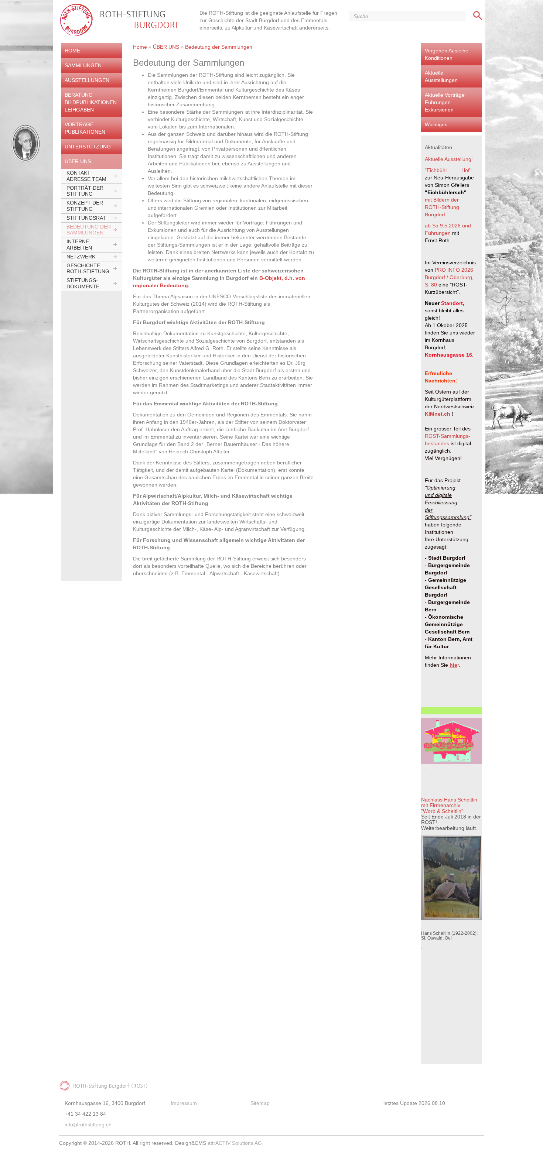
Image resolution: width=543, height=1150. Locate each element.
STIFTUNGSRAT (86, 218)
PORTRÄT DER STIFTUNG (84, 191)
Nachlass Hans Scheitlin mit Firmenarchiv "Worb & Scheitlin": (449, 805)
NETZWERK (80, 257)
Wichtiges (436, 124)
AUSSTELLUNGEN (87, 80)
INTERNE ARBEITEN (79, 244)
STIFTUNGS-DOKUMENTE (82, 283)
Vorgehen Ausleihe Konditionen (446, 54)
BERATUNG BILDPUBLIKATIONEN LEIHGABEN (91, 102)
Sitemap (260, 1103)
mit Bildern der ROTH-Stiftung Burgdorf (442, 207)
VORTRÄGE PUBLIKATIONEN (85, 128)
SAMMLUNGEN (83, 65)
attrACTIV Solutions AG (235, 1143)
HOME (72, 51)
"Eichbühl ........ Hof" (448, 170)
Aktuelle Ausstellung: (449, 159)
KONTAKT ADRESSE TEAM (86, 176)
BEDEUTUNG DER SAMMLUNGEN (88, 230)
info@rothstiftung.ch (88, 1124)
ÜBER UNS (78, 161)
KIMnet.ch (437, 414)
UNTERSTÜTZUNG (88, 147)
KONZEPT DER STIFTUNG (84, 206)
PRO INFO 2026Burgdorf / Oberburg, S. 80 (450, 277)
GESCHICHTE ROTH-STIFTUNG (87, 268)
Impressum (184, 1103)
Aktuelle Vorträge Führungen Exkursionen (445, 102)
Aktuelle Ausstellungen (441, 76)
